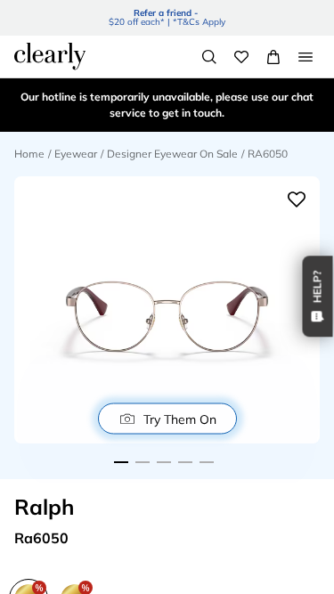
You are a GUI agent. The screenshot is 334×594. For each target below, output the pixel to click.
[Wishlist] (241, 57)
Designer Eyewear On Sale (172, 153)
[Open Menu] (305, 57)
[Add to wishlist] (296, 199)
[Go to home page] (50, 56)
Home (29, 153)
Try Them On (179, 419)
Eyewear (75, 153)
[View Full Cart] (273, 57)
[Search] (209, 57)
